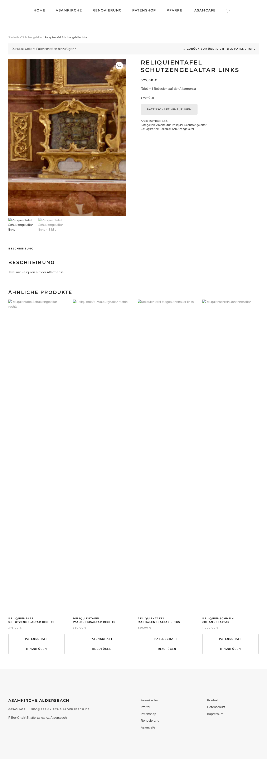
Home (39, 10)
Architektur (163, 124)
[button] (119, 65)
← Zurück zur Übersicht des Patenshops (219, 48)
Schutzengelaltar (32, 37)
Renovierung (107, 10)
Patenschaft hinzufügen (169, 109)
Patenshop (144, 10)
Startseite (13, 37)
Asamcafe (205, 10)
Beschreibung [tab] (20, 248)
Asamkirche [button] (69, 10)
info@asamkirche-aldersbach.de (60, 709)
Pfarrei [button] (175, 10)
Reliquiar (177, 124)
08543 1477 (16, 709)
